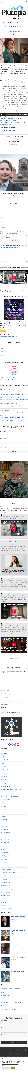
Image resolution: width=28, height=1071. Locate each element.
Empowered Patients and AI (17, 971)
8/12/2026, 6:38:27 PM (11, 541)
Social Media (6, 892)
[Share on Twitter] (18, 136)
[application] (14, 114)
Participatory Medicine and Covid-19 (19, 944)
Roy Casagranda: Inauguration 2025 (18, 931)
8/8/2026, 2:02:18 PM (11, 579)
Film (3, 803)
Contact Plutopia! (6, 995)
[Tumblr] (11, 26)
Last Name (3, 438)
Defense (4, 779)
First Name (3, 431)
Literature (5, 829)
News (3, 849)
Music (4, 846)
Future (4, 809)
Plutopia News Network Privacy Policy (11, 1002)
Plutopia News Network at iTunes (9, 380)
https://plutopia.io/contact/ (14, 420)
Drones (4, 793)
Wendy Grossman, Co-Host (8, 1009)
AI (3, 756)
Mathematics (6, 832)
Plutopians (5, 673)
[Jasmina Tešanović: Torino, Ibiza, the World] (5, 921)
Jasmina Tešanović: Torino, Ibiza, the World (18, 917)
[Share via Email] (22, 136)
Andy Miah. (8, 130)
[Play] (1, 114)
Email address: (4, 445)
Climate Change (6, 770)
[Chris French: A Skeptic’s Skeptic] (5, 962)
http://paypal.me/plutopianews (19, 394)
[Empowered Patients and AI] (5, 976)
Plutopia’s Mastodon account (8, 507)
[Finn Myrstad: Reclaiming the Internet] (14, 172)
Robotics (4, 876)
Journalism (5, 823)
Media (4, 836)
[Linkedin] (9, 26)
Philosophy (5, 852)
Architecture (6, 760)
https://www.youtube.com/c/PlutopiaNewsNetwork (14, 399)
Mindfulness (5, 842)
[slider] (25, 114)
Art (3, 763)
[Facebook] (3, 1050)
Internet (4, 819)
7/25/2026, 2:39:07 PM (11, 624)
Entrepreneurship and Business (11, 796)
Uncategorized (6, 909)
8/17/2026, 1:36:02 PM (11, 515)
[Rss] (17, 26)
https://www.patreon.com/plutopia (9, 336)
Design (4, 783)
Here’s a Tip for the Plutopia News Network (13, 999)
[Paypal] (22, 26)
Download (19, 117)
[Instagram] (7, 26)
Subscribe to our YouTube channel (9, 285)
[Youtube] (13, 26)
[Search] (26, 2)
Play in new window (10, 117)
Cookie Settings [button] (6, 1068)
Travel (4, 905)
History (4, 816)
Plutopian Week (6, 856)
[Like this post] (15, 136)
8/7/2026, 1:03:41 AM (11, 594)
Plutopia (4, 515)
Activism (4, 753)
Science (4, 879)
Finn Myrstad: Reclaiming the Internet (14, 193)
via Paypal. (8, 322)
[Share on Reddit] (21, 136)
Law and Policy (6, 826)
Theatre (4, 902)
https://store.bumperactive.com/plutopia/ (11, 412)
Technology (5, 899)
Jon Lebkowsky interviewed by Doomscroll (14, 478)
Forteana (4, 806)
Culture (4, 776)
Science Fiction (6, 882)
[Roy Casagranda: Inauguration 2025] (5, 935)
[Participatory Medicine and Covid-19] (5, 948)
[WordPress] (24, 26)
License (14, 130)
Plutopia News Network (11, 36)
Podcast (4, 859)
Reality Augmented (7, 869)
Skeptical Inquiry (7, 889)
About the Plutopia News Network (10, 988)
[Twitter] (5, 26)
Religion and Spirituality (9, 872)
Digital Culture (6, 786)
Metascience (6, 839)
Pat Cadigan (9, 68)
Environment (6, 799)
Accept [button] (13, 1068)
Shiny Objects (6, 885)
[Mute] (22, 114)
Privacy (4, 866)
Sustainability (6, 895)
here (6, 712)
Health (4, 813)
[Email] (15, 26)
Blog (3, 766)
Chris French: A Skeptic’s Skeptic (18, 957)
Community (5, 773)
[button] (1, 176)
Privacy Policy (5, 1006)
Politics (4, 862)
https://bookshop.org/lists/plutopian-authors (12, 417)
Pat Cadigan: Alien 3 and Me (8, 120)
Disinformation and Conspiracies (11, 789)
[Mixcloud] (20, 26)
